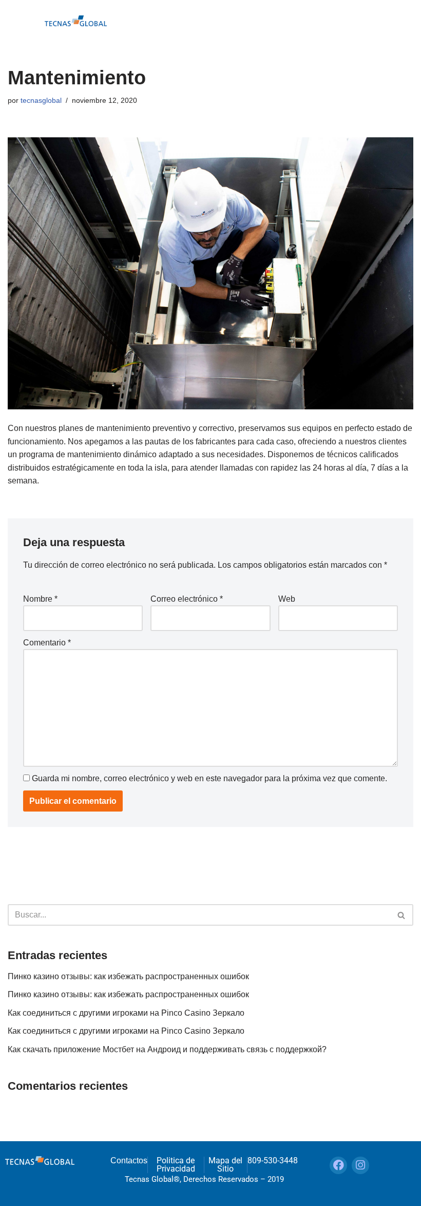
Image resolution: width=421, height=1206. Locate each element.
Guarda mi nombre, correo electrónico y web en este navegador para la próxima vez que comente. (209, 778)
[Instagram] (360, 1165)
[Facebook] (338, 1165)
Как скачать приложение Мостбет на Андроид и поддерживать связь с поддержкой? (167, 1049)
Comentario (47, 642)
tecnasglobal (41, 100)
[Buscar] (401, 915)
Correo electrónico (186, 599)
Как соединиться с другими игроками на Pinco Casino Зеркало (126, 1013)
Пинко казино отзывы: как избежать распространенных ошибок (128, 976)
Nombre (40, 599)
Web (286, 599)
